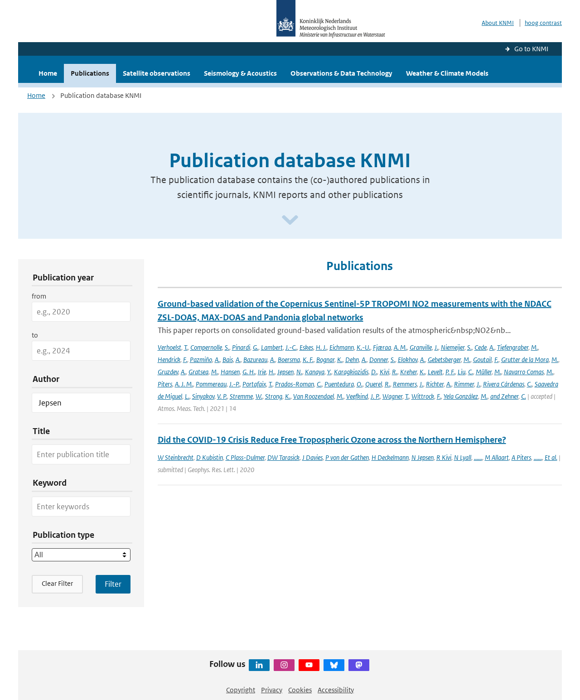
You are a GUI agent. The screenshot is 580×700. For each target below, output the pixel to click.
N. (299, 371)
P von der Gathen (347, 457)
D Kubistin (209, 457)
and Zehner (504, 396)
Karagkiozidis (351, 371)
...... (478, 457)
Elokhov (407, 359)
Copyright (240, 690)
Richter (435, 384)
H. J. (321, 347)
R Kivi (443, 457)
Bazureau (255, 359)
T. (186, 347)
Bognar (325, 359)
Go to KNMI (531, 48)
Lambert (272, 347)
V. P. (222, 396)
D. (374, 371)
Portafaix (254, 384)
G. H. (248, 371)
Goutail (482, 359)
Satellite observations (156, 73)
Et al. (551, 457)
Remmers (405, 384)
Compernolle (206, 347)
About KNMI (498, 23)
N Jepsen (422, 457)
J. (436, 347)
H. (272, 371)
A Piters (521, 457)
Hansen (230, 371)
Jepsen (285, 371)
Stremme (241, 396)
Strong (273, 396)
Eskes (306, 347)
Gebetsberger (444, 359)
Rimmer (464, 384)
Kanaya (314, 371)
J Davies (312, 457)
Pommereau (211, 384)
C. (470, 371)
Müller (484, 371)
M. (534, 347)
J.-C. (291, 347)
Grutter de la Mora (525, 359)
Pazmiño (201, 359)
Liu (461, 371)
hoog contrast (543, 23)
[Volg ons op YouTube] (309, 665)
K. (340, 359)
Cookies (300, 690)
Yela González (461, 396)
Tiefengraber (512, 347)
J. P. (375, 396)
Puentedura (339, 384)
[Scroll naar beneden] (290, 220)
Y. (329, 371)
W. (259, 396)
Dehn (352, 359)
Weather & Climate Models (447, 73)
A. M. (400, 347)
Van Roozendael (313, 396)
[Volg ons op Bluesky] (334, 665)
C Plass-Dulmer (245, 457)
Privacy (271, 690)
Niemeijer (452, 347)
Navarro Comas (524, 371)
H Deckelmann (390, 457)
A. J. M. (184, 384)
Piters (165, 384)
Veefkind (357, 396)
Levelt (435, 371)
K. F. (308, 359)
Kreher (408, 371)
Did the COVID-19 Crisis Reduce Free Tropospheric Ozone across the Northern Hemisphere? (332, 439)
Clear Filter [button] (57, 583)
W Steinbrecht (175, 457)
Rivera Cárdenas (503, 384)
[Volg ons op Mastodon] (359, 665)
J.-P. (234, 384)
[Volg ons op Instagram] (284, 665)
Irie (262, 371)
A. (491, 347)
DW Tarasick (283, 457)
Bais (227, 359)
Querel (373, 384)
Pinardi (241, 347)
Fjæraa (382, 347)
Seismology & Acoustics (240, 73)
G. (255, 347)
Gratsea (198, 371)
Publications (90, 73)
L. (187, 396)
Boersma (289, 359)
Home (48, 73)
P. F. (450, 371)
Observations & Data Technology (341, 73)
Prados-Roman (294, 384)
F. (185, 359)
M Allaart (497, 457)
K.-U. (363, 347)
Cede (480, 347)
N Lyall (462, 457)
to (35, 335)
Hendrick (169, 359)
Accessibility (336, 690)
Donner (378, 359)
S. (227, 347)
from (39, 296)
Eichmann (341, 347)
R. (394, 371)
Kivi (384, 371)
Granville (421, 347)
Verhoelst (169, 347)
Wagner (392, 396)
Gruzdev (168, 371)
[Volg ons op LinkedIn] (259, 665)
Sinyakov (203, 396)
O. (359, 384)
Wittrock (422, 396)
